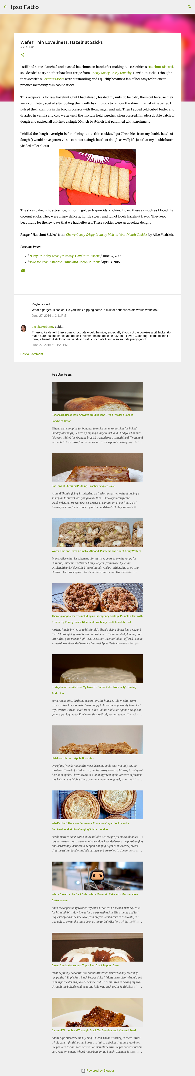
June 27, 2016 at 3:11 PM (49, 315)
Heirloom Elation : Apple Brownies (73, 758)
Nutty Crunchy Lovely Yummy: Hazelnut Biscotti (65, 256)
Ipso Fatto (25, 6)
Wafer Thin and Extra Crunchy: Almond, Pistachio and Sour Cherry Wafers (96, 551)
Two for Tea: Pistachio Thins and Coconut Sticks (65, 262)
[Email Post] (22, 272)
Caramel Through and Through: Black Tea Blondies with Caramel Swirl (94, 1030)
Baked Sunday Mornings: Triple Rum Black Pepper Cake (85, 965)
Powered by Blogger (100, 1070)
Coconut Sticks (53, 79)
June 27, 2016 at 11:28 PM (50, 345)
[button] (22, 55)
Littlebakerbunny (43, 326)
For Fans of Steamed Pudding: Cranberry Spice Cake (83, 486)
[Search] (44, 6)
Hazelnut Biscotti (160, 67)
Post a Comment (31, 354)
